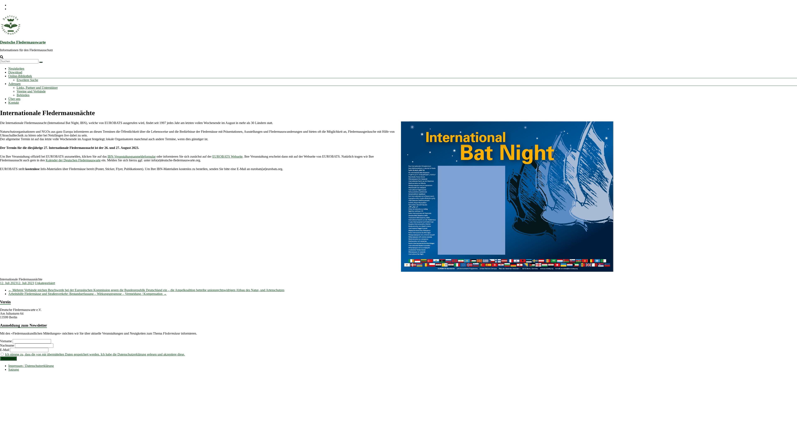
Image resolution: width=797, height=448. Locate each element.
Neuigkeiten (16, 68)
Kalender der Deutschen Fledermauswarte (73, 160)
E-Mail (4, 350)
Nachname (7, 345)
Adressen (14, 83)
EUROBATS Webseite (227, 156)
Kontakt (13, 102)
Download (15, 72)
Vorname (6, 341)
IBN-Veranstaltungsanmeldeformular (132, 156)
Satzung (13, 369)
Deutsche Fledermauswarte (23, 42)
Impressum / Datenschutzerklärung (31, 366)
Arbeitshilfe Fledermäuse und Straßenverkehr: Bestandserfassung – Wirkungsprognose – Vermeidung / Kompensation (87, 294)
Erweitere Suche (27, 80)
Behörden (23, 95)
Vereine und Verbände (31, 91)
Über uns (14, 99)
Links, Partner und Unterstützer (37, 87)
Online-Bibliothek (20, 76)
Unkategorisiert (45, 283)
